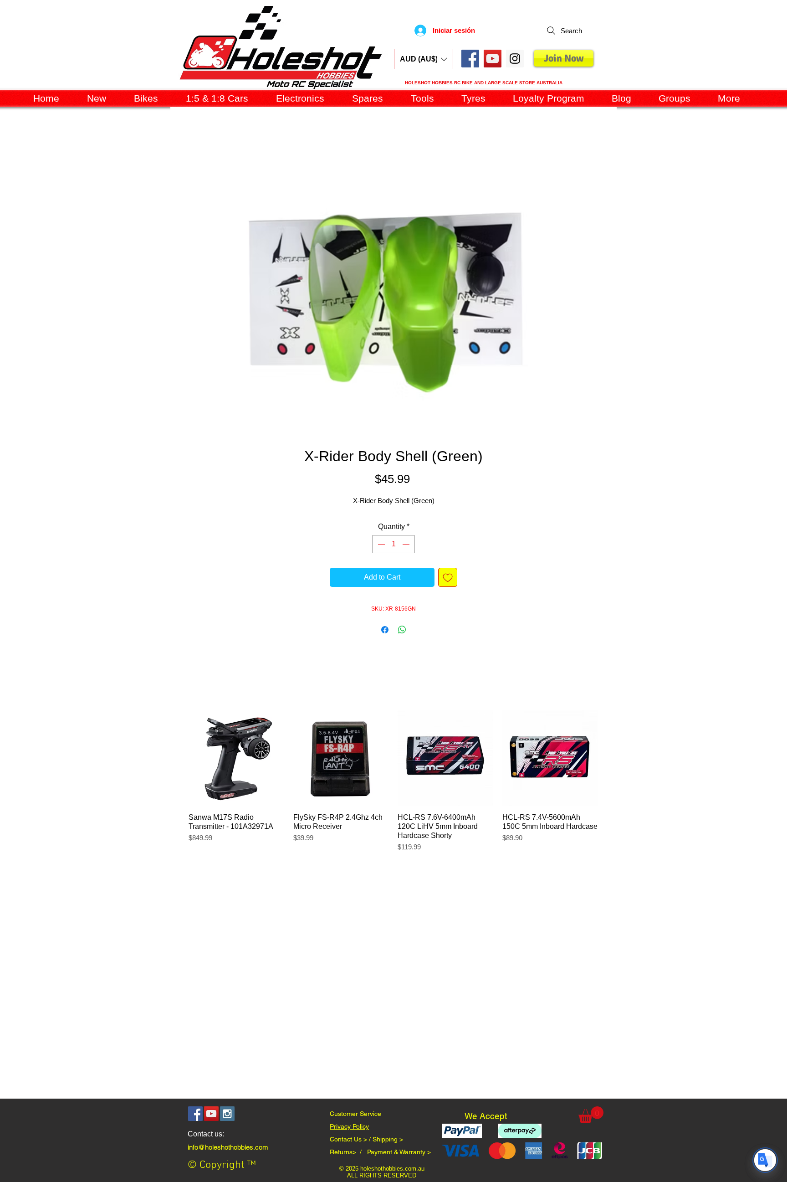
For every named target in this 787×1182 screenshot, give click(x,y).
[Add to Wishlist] (447, 579)
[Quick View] (236, 759)
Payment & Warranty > (399, 1153)
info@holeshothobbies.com (228, 1149)
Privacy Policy (349, 1128)
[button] (423, 59)
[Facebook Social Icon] (470, 58)
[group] (393, 787)
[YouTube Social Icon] (492, 58)
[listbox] (423, 59)
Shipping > (388, 1141)
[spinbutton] (393, 546)
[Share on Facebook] (384, 631)
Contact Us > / (351, 1141)
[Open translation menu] (765, 1160)
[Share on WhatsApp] (402, 631)
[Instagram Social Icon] (227, 1115)
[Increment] (406, 546)
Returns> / (348, 1153)
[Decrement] (380, 546)
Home (180, 142)
